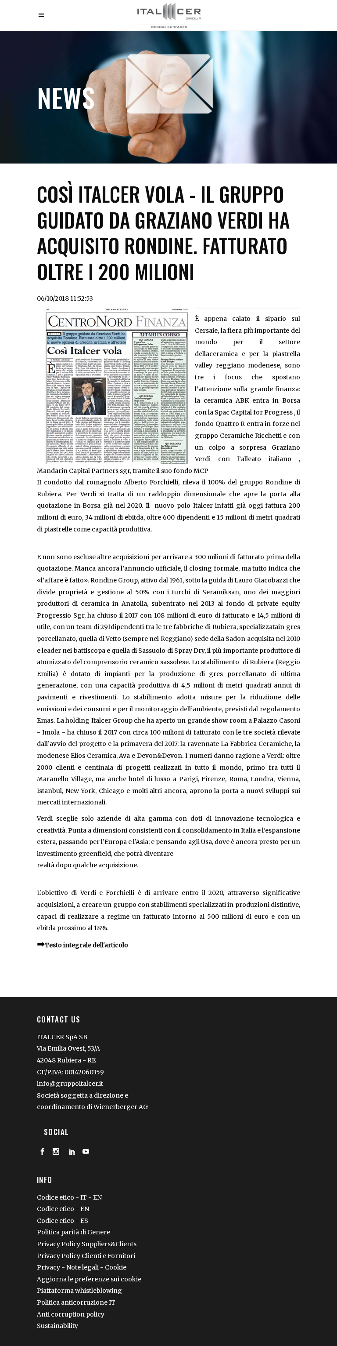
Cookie (115, 1267)
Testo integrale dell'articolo (86, 945)
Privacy (48, 1267)
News (66, 96)
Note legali (83, 1267)
